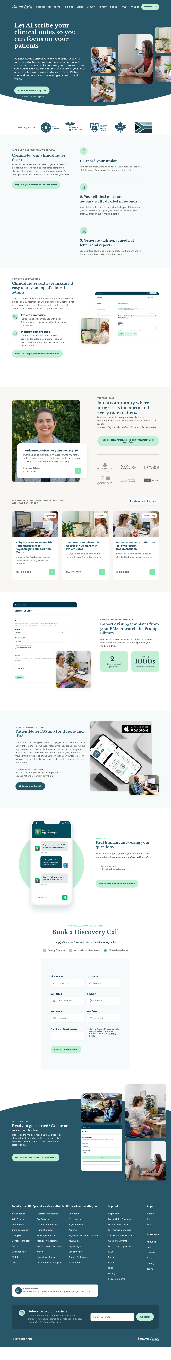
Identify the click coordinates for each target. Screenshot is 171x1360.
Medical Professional (47, 1241)
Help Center (114, 1213)
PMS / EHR (92, 1011)
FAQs (123, 7)
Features (68, 7)
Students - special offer (120, 1235)
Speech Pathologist (78, 1257)
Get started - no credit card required (35, 1157)
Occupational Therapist (49, 1262)
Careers (151, 1252)
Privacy (103, 7)
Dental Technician (21, 1241)
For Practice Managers (119, 1230)
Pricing (113, 7)
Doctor (15, 1262)
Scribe (80, 7)
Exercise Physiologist (47, 1213)
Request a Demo (116, 1279)
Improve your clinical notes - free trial (36, 184)
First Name (57, 976)
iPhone (150, 1213)
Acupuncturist (19, 1213)
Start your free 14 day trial (32, 90)
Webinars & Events (117, 1241)
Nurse (40, 1251)
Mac (149, 1224)
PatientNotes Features (119, 1219)
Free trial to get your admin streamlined (37, 353)
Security (91, 7)
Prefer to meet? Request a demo (117, 883)
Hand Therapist (45, 1230)
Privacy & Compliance (119, 1246)
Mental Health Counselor (49, 1246)
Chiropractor (18, 1235)
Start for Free (150, 6)
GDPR (111, 1268)
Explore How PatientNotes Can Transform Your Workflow (128, 441)
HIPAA (111, 1262)
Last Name (92, 976)
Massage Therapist (47, 1235)
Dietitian (16, 1257)
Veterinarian (75, 1262)
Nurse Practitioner (46, 1257)
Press (149, 1258)
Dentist (15, 1246)
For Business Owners (118, 1224)
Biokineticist (18, 1224)
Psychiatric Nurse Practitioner (83, 1235)
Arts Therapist (19, 1219)
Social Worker (75, 1251)
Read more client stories (143, 501)
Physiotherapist (76, 1224)
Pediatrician (75, 1219)
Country (91, 994)
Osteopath (74, 1213)
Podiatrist (73, 1230)
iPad (149, 1219)
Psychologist (75, 1246)
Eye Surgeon (43, 1219)
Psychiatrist (74, 1241)
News (149, 1247)
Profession (57, 1011)
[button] (70, 471)
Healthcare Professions (48, 7)
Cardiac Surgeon (20, 1230)
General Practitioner (47, 1224)
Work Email (57, 994)
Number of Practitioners (64, 1029)
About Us (151, 1241)
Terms (150, 1269)
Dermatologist (19, 1251)
